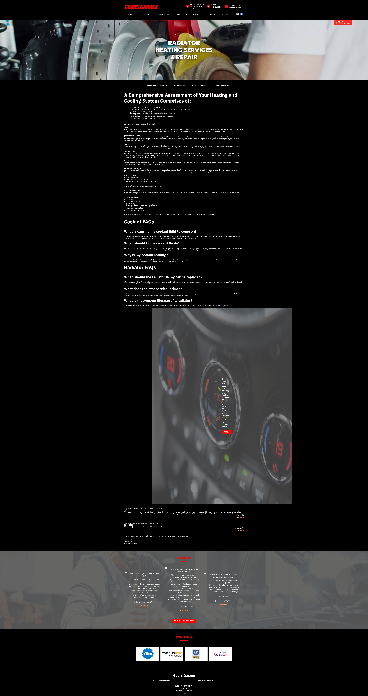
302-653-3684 (217, 6)
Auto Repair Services (161, 680)
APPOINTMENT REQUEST (219, 14)
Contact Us (128, 542)
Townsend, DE (153, 523)
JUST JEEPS (182, 14)
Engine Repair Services (132, 543)
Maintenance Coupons (206, 680)
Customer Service (130, 540)
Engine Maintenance (220, 575)
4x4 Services (136, 573)
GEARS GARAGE (152, 85)
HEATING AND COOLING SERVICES (214, 85)
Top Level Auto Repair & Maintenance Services (180, 85)
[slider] (339, 23)
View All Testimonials (184, 620)
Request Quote (227, 432)
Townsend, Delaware (155, 508)
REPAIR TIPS (164, 14)
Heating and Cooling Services (134, 508)
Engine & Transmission (181, 569)
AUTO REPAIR (146, 14)
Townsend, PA (184, 571)
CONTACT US (196, 14)
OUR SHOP (130, 14)
